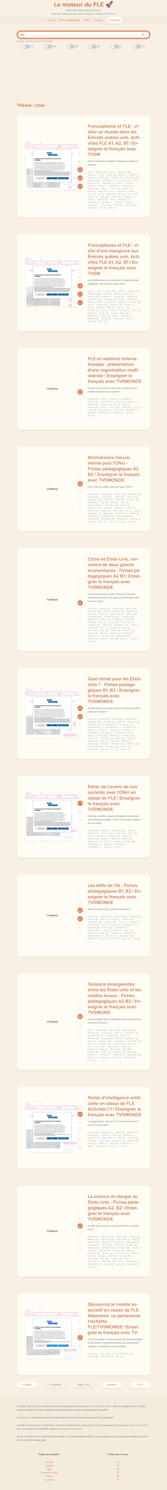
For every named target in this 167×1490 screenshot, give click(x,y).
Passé (115, 630)
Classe (103, 178)
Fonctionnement (95, 505)
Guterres (127, 836)
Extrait (92, 1141)
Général (124, 505)
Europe (93, 407)
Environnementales (124, 733)
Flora (91, 305)
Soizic (92, 522)
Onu (128, 511)
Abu (90, 172)
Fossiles (114, 736)
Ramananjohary (124, 516)
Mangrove (124, 310)
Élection (103, 730)
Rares (103, 633)
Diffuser (105, 619)
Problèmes (93, 516)
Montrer (92, 313)
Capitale (133, 175)
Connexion (114, 20)
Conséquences (111, 617)
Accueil (51, 20)
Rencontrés (93, 636)
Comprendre (109, 725)
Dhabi (119, 183)
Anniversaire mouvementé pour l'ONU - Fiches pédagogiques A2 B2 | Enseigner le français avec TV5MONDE (114, 469)
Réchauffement (95, 746)
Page (104, 197)
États (126, 404)
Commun (116, 178)
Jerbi (128, 308)
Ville (102, 208)
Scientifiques (94, 1264)
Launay (104, 310)
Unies (112, 522)
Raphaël (118, 413)
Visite (112, 208)
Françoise (127, 407)
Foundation (128, 186)
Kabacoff (121, 191)
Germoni (115, 189)
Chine (92, 614)
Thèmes (49, 1466)
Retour (126, 746)
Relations (93, 202)
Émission (106, 404)
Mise (121, 194)
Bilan (107, 611)
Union (126, 938)
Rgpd (91, 1146)
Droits (92, 622)
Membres (119, 508)
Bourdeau (107, 297)
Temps (117, 205)
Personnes (107, 1356)
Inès (90, 308)
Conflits (108, 500)
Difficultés (93, 502)
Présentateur (94, 844)
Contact (49, 1476)
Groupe (127, 189)
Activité (101, 172)
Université (131, 205)
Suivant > (112, 1385)
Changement (132, 1242)
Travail (120, 1264)
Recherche (127, 1143)
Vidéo (92, 208)
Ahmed (122, 291)
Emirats (102, 186)
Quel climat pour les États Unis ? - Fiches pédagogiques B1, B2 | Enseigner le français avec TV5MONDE (114, 690)
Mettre (110, 194)
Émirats (92, 186)
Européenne (130, 925)
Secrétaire (120, 844)
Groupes (114, 836)
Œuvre (133, 194)
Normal (93, 1356)
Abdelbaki (93, 1237)
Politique (93, 744)
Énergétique (94, 733)
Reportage (108, 519)
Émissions (128, 730)
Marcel (105, 839)
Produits (92, 633)
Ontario (92, 413)
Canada (126, 399)
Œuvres (92, 197)
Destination (108, 183)
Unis (91, 415)
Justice (102, 1143)
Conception (131, 178)
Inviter (102, 191)
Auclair (104, 399)
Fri (137, 407)
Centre (92, 178)
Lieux (91, 194)
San (121, 1261)
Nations (105, 511)
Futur (91, 836)
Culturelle (124, 180)
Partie (106, 316)
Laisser (92, 628)
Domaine (134, 922)
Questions (132, 744)
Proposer (130, 197)
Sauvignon (106, 202)
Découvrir (93, 183)
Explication (114, 186)
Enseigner (107, 1038)
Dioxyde (92, 1250)
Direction (127, 1354)
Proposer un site (49, 1473)
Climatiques (93, 725)
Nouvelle (124, 1256)
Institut (91, 191)
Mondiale (93, 511)
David (135, 180)
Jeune (92, 410)
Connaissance (95, 727)
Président (128, 630)
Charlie (118, 1033)
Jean (91, 1143)
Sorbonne (93, 205)
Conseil (119, 500)
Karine (132, 191)
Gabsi (104, 189)
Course (123, 922)
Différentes (93, 833)
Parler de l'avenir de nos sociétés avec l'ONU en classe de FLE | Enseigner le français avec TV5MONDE (114, 798)
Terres (103, 639)
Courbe (136, 1248)
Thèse (112, 1146)
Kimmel (132, 1044)
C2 (80, 144)
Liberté (125, 1046)
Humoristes (119, 1041)
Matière (117, 930)
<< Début (26, 1385)
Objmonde (131, 410)
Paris (115, 741)
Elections (116, 730)
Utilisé (131, 522)
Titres (92, 321)
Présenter (129, 933)
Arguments (132, 1132)
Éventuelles (127, 622)
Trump (129, 413)
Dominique (106, 402)
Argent (119, 1132)
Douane (128, 619)
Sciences (101, 1146)
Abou (91, 291)
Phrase (134, 513)
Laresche (119, 410)
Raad (113, 199)
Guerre (106, 625)
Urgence (124, 749)
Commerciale (116, 614)
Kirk (90, 1046)
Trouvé (124, 639)
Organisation (94, 513)
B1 (80, 169)
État (117, 404)
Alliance (134, 291)
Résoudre (123, 519)
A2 (80, 178)
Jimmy (91, 1044)
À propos (98, 20)
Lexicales (114, 628)
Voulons (117, 847)
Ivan (111, 191)
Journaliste (105, 410)
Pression (131, 1052)
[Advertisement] (83, 71)
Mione (115, 839)
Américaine (131, 719)
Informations (94, 508)
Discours (93, 402)
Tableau (105, 205)
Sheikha (129, 202)
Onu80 (137, 511)
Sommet (114, 938)
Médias (92, 1049)
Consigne (94, 180)
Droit (104, 502)
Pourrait (105, 744)
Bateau (118, 294)
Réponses (107, 636)
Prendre (105, 1052)
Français (93, 189)
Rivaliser (92, 938)
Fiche (136, 302)
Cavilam (106, 497)
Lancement (112, 1046)
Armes (131, 830)
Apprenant (124, 172)
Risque (108, 844)
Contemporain (109, 180)
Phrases (116, 933)
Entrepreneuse (108, 1138)
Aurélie (106, 1135)
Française (116, 305)
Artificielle (135, 917)
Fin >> (140, 1385)
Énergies (107, 733)
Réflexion (124, 199)
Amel (112, 172)
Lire (101, 194)
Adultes (106, 494)
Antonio (105, 830)
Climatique (133, 722)
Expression (131, 1038)
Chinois (103, 614)
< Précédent (55, 1385)
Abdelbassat (107, 1237)
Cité (115, 1354)
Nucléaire (118, 841)
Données (93, 925)
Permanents (121, 513)
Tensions (92, 639)
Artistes (110, 175)
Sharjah (119, 202)
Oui (114, 313)
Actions (92, 1354)
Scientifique (132, 1261)
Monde (127, 839)
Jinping (134, 625)
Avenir (136, 1239)
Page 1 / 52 (83, 1385)
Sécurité (135, 519)
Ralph (127, 1259)
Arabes (92, 175)
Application (107, 1132)
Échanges (131, 402)
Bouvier (115, 399)
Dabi (121, 299)
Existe (104, 407)
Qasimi (91, 199)
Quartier (102, 199)
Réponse (93, 519)
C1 (80, 153)
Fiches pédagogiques (69, 20)
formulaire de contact (70, 1429)
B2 (80, 161)
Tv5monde (129, 1057)
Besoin (122, 175)
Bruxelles (131, 611)
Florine (92, 1041)
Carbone (106, 1242)
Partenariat (116, 197)
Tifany (129, 318)
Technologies (94, 847)
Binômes (93, 297)
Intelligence (94, 930)
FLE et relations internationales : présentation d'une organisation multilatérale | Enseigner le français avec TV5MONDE (115, 370)
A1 (80, 186)
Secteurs (108, 1264)
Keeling (102, 1256)
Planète (126, 741)
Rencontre (128, 633)
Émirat (129, 183)
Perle (115, 316)
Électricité (93, 404)
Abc (90, 1030)
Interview (93, 839)
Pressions (93, 1055)
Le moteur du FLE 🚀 (83, 5)
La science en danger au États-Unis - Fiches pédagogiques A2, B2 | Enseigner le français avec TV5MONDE (114, 1208)
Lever (103, 628)
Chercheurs (93, 1245)
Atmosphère (123, 1239)
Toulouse (105, 1057)
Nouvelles (105, 841)
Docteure (128, 1135)
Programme (108, 516)
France (107, 928)
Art (101, 175)
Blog (87, 20)
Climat (121, 722)
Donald (119, 402)
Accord (92, 608)
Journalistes (119, 1044)
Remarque (105, 1055)
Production (104, 413)
